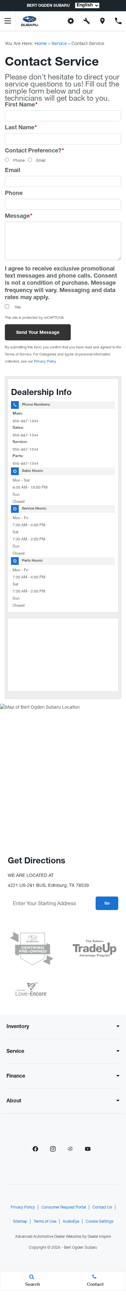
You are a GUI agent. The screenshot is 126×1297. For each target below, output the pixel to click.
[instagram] (53, 1149)
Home (41, 43)
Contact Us (102, 1207)
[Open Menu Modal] (8, 21)
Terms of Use (45, 1221)
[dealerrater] (70, 1149)
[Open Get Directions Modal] (102, 21)
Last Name (21, 128)
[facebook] (35, 1149)
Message (18, 216)
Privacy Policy (45, 361)
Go (107, 904)
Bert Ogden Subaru (80, 1247)
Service (59, 43)
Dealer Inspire (99, 1236)
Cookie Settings (99, 1221)
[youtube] (87, 1149)
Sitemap (20, 1221)
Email (41, 160)
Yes (18, 307)
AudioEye (71, 1221)
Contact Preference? (34, 151)
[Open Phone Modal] (118, 21)
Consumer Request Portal (63, 1207)
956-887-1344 (25, 421)
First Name (21, 105)
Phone (19, 160)
